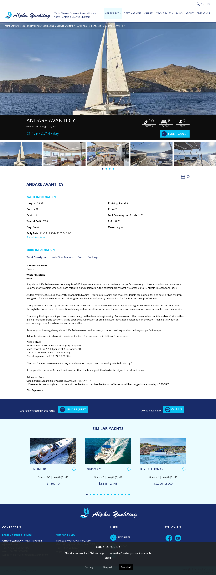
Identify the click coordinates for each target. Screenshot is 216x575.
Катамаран (96, 25)
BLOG (179, 13)
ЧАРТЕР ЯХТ (82, 25)
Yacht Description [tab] (36, 257)
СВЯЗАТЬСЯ (203, 13)
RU (208, 4)
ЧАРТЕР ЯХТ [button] (112, 13)
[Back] (183, 176)
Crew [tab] (80, 257)
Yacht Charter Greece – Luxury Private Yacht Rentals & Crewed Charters (75, 15)
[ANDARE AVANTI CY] (108, 68)
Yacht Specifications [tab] (62, 257)
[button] (202, 3)
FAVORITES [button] (124, 537)
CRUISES (149, 13)
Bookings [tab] (93, 257)
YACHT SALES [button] (163, 13)
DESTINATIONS (132, 13)
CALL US (176, 409)
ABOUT (189, 13)
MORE (108, 558)
